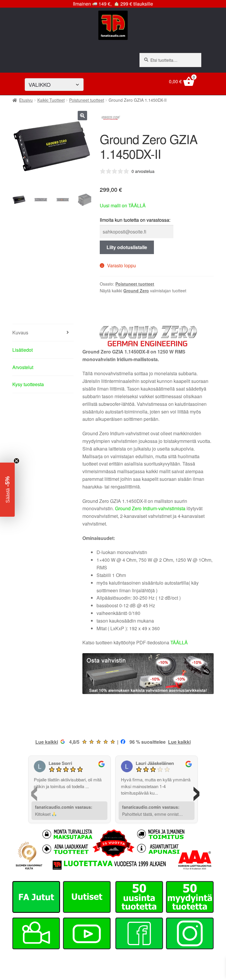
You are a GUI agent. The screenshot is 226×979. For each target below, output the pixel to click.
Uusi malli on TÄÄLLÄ (123, 205)
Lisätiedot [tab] (22, 349)
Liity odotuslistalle (127, 247)
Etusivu (26, 100)
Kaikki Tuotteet (51, 100)
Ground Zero (136, 290)
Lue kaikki (46, 741)
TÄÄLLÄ (179, 642)
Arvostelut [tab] (22, 367)
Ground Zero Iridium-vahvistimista (150, 508)
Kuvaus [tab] (20, 332)
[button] (82, 115)
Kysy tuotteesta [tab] (28, 384)
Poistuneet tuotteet (86, 100)
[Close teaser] (16, 461)
